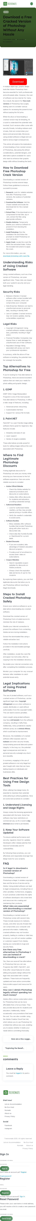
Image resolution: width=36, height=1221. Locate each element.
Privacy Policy (10, 1116)
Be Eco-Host (9, 1107)
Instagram (8, 1128)
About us (8, 1113)
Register (24, 1172)
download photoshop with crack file (16, 256)
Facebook (8, 1125)
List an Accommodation (13, 1104)
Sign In (22, 1196)
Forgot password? (5, 1176)
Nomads (8, 1110)
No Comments (7, 42)
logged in (19, 1073)
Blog (6, 12)
